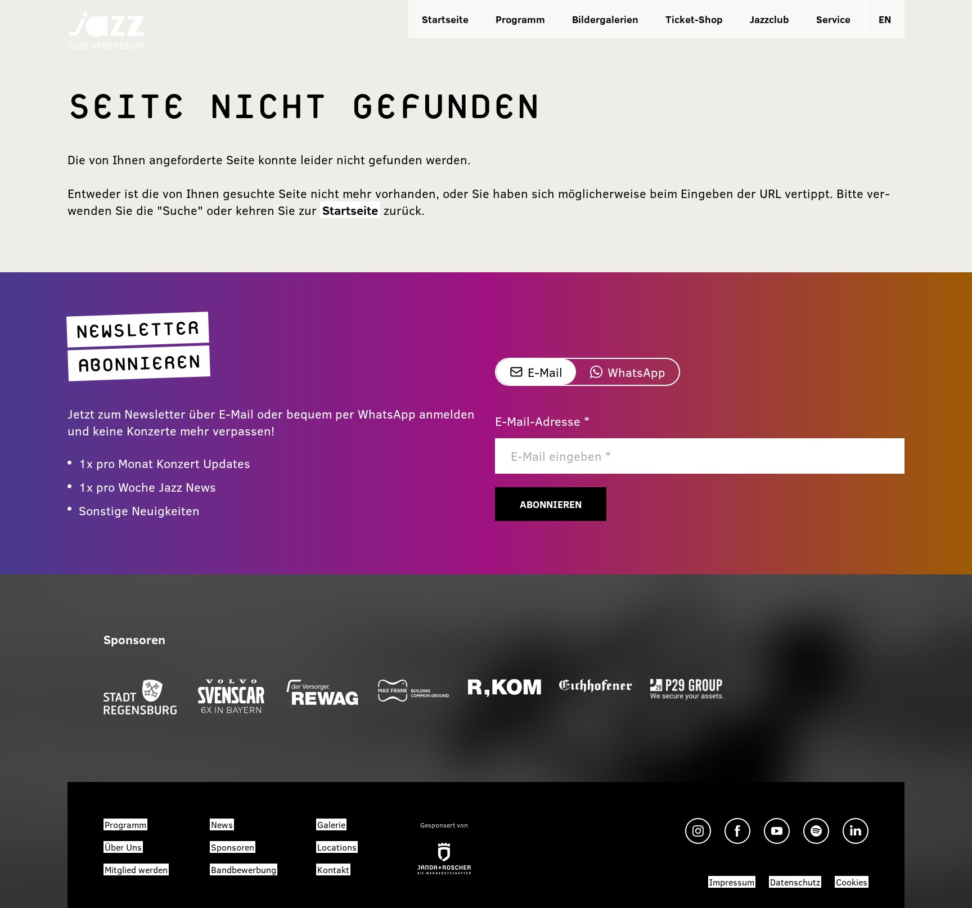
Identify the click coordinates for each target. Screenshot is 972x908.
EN (885, 19)
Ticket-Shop (694, 19)
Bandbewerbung (243, 869)
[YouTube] (777, 831)
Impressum (731, 882)
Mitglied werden (136, 869)
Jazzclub (769, 19)
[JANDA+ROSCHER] (444, 858)
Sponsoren (232, 847)
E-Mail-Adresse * (542, 420)
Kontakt (333, 869)
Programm (520, 19)
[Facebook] (737, 831)
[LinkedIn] (855, 831)
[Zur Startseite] (106, 29)
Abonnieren (551, 504)
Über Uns (123, 847)
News (222, 824)
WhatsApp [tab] (636, 371)
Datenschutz (795, 882)
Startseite (445, 19)
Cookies (851, 882)
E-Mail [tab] (545, 371)
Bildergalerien (605, 19)
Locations (337, 847)
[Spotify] (816, 831)
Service (833, 19)
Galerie (331, 824)
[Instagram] (698, 831)
